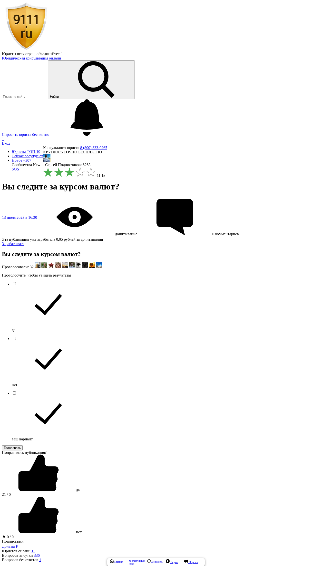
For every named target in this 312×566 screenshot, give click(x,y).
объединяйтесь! (49, 54)
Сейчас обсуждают (27, 156)
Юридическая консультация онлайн (31, 58)
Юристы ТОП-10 (26, 151)
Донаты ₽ (10, 546)
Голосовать (12, 448)
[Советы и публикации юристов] (26, 49)
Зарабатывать (13, 244)
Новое (21, 160)
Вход (6, 143)
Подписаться (12, 541)
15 (33, 551)
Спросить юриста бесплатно (26, 134)
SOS (15, 169)
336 (37, 555)
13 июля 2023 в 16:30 (19, 217)
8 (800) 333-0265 (93, 148)
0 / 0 (10, 537)
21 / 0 (6, 494)
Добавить (157, 561)
